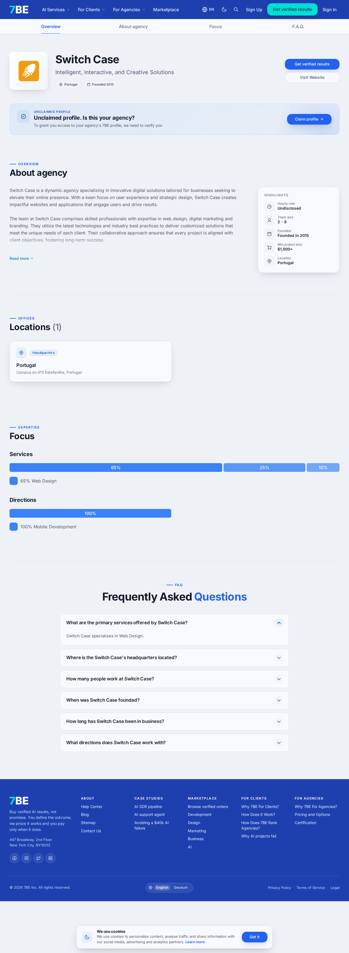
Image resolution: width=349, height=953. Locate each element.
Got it (255, 936)
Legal (334, 887)
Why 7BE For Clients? (260, 806)
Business (195, 838)
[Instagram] (26, 858)
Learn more (195, 942)
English (162, 887)
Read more (19, 258)
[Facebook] (14, 858)
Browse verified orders (208, 806)
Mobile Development (55, 526)
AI (190, 847)
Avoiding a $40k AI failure (151, 825)
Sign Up (254, 9)
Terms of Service (310, 887)
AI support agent (149, 814)
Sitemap (88, 822)
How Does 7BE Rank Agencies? (259, 825)
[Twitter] (38, 858)
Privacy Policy (279, 887)
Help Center (91, 806)
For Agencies (126, 9)
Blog (85, 814)
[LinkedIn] (50, 858)
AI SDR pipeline (148, 806)
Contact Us (91, 830)
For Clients (89, 9)
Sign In (330, 9)
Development (200, 814)
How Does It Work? (258, 814)
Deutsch (181, 887)
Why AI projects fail (258, 836)
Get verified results (292, 9)
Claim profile (306, 119)
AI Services (53, 9)
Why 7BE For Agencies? (316, 806)
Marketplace (166, 9)
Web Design (44, 481)
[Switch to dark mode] (224, 9)
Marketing (197, 830)
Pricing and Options (312, 814)
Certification (305, 822)
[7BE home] (19, 800)
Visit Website (312, 77)
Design (194, 822)
